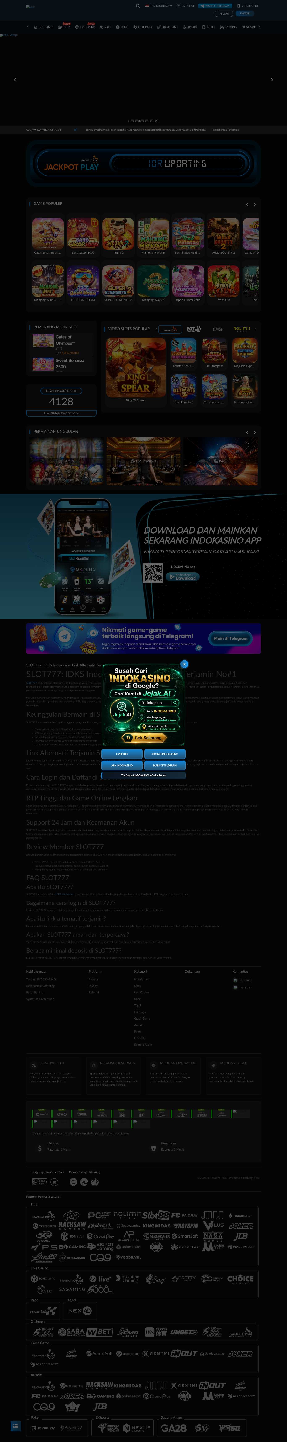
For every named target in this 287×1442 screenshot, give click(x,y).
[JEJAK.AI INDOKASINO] (143, 705)
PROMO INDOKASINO (165, 754)
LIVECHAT (122, 754)
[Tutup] (184, 664)
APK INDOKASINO (122, 765)
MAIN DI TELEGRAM (165, 765)
